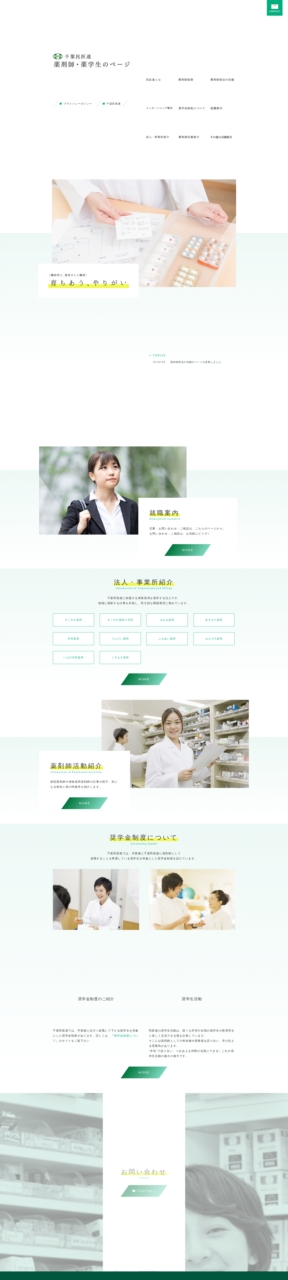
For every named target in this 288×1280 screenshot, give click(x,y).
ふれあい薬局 (167, 638)
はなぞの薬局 (214, 638)
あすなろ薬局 (214, 619)
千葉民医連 (114, 103)
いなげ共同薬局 (73, 657)
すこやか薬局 (73, 619)
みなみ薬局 (167, 619)
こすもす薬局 (120, 657)
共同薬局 (73, 638)
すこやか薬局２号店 (120, 619)
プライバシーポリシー (77, 103)
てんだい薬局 (120, 638)
